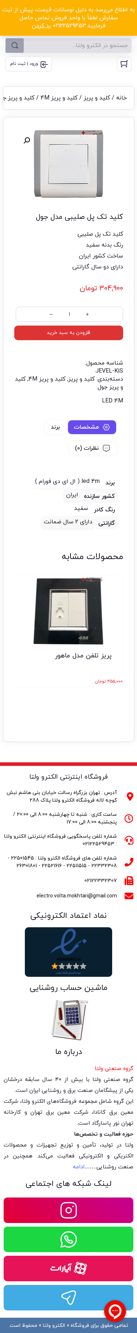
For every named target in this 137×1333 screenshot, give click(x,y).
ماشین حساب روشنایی (68, 988)
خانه (121, 98)
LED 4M (112, 401)
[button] (26, 140)
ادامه (78, 1167)
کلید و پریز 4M (59, 98)
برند (55, 427)
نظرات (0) (87, 448)
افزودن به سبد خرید (68, 332)
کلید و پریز (97, 98)
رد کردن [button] (41, 26)
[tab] (92, 427)
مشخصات (86, 427)
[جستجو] (14, 45)
